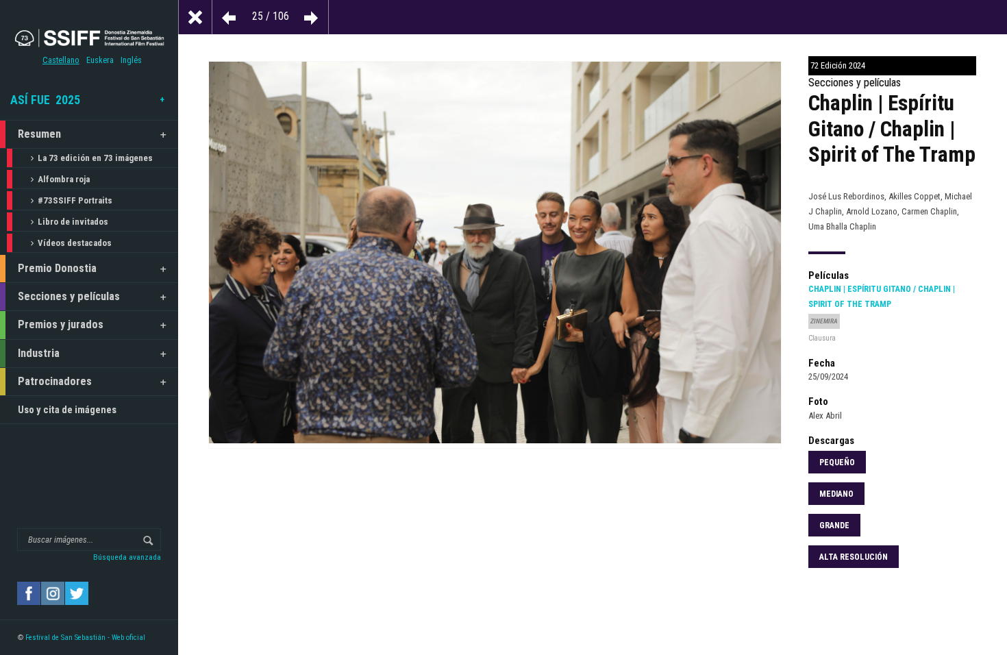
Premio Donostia (57, 268)
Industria (39, 353)
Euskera (100, 60)
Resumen (39, 133)
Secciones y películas (69, 296)
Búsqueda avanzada (127, 557)
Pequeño (837, 462)
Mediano (836, 494)
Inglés (131, 60)
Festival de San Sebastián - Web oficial (85, 637)
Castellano (60, 60)
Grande (834, 525)
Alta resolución (853, 557)
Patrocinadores (55, 381)
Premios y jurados (60, 324)
